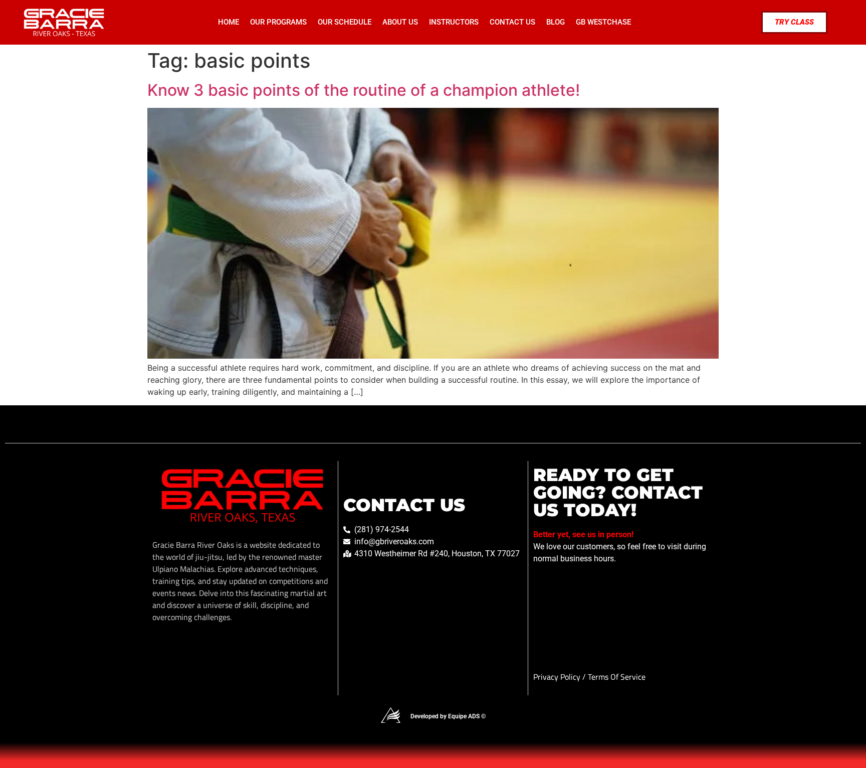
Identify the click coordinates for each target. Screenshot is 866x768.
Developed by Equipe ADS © (448, 716)
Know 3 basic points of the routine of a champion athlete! (363, 90)
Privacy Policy (557, 677)
